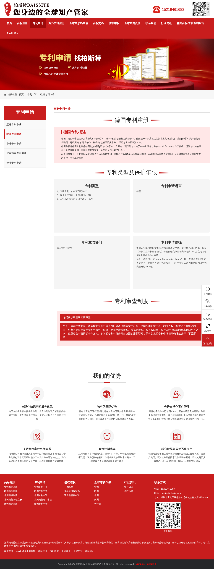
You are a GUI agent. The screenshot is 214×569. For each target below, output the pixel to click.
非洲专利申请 (13, 143)
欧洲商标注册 (10, 491)
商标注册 (22, 23)
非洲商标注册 (10, 495)
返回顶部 (207, 343)
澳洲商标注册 (10, 504)
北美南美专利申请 (16, 153)
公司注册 (66, 551)
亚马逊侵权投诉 (72, 491)
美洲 (96, 499)
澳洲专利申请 (13, 162)
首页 (9, 23)
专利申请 (38, 23)
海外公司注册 (56, 23)
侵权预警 (128, 491)
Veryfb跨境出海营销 (25, 551)
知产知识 (128, 487)
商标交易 (98, 23)
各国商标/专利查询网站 (190, 23)
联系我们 (150, 23)
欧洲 (96, 491)
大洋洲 (97, 504)
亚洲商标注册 (10, 487)
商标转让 (89, 551)
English (12, 33)
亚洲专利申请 (13, 124)
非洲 (96, 495)
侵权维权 (114, 23)
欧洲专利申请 (47, 94)
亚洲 (96, 487)
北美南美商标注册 (13, 499)
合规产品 (77, 551)
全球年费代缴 (132, 23)
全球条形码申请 (78, 23)
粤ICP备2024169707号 (146, 564)
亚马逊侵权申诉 (72, 495)
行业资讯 (166, 23)
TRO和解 (68, 487)
